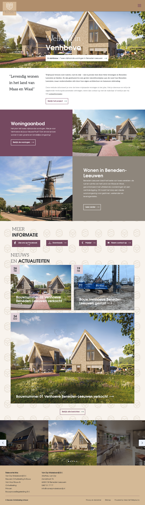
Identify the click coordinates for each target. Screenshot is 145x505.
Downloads (57, 242)
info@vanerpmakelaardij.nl (53, 488)
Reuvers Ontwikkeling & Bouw (18, 478)
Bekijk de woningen (21, 142)
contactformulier (55, 94)
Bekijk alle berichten (71, 411)
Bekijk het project (55, 100)
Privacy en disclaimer (93, 500)
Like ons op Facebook (27, 242)
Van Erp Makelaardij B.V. (16, 475)
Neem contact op (119, 242)
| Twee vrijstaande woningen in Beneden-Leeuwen (75, 58)
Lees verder (90, 206)
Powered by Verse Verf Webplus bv (127, 500)
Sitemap (108, 500)
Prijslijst (88, 242)
